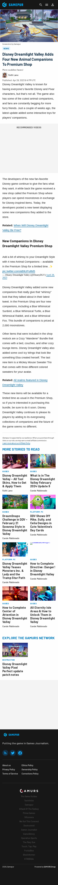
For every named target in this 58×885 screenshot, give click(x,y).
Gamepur (29, 804)
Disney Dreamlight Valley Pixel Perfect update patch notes (14, 669)
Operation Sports (29, 838)
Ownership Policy (30, 769)
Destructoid (29, 825)
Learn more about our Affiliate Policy (16, 443)
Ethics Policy (27, 765)
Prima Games (29, 813)
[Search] (41, 5)
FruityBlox (29, 850)
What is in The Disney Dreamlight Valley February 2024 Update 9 (42, 481)
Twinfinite (29, 800)
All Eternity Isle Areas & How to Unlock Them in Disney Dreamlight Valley (42, 615)
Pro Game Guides (29, 796)
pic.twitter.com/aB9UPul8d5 (18, 271)
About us (6, 765)
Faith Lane (7, 490)
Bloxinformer (29, 854)
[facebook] (20, 753)
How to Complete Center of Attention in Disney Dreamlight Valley (14, 615)
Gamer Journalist (29, 829)
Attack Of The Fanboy (29, 809)
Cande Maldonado (38, 490)
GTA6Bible (29, 859)
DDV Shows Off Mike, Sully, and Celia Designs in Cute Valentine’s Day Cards (41, 523)
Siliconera (29, 817)
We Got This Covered (29, 821)
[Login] (53, 5)
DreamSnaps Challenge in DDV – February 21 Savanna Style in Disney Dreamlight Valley (14, 524)
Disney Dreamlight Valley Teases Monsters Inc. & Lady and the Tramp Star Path (14, 571)
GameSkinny (29, 834)
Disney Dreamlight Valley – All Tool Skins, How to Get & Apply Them (14, 481)
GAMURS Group (50, 867)
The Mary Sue (29, 842)
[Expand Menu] (47, 5)
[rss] (5, 753)
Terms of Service (10, 773)
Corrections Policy (30, 773)
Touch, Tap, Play (29, 846)
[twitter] (13, 753)
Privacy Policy (8, 769)
